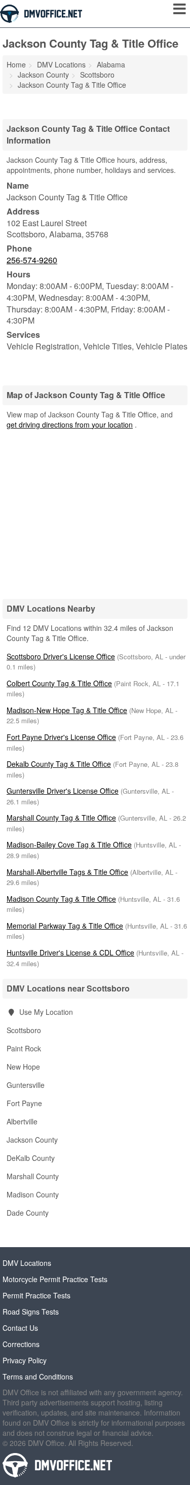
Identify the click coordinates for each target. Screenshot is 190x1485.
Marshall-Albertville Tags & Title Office (67, 872)
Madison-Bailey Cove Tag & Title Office (69, 844)
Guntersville (26, 1085)
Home (16, 64)
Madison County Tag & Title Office (61, 899)
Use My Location (45, 1012)
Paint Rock (24, 1048)
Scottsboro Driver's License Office (61, 656)
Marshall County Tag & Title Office (61, 817)
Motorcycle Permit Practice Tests (55, 1279)
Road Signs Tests (31, 1311)
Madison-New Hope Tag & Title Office (67, 710)
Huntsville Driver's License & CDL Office (70, 952)
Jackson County (32, 1140)
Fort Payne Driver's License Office (61, 737)
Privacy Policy (25, 1360)
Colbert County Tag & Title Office (59, 683)
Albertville (22, 1121)
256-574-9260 (32, 260)
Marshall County (33, 1176)
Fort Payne (24, 1103)
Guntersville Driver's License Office (63, 791)
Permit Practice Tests (36, 1295)
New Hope (23, 1067)
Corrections (21, 1344)
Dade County (28, 1213)
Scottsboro (24, 1030)
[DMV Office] (41, 13)
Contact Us (20, 1328)
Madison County (33, 1194)
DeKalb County (31, 1158)
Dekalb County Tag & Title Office (59, 764)
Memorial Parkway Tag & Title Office (65, 926)
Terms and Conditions (38, 1376)
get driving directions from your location (70, 424)
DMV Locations (27, 1263)
